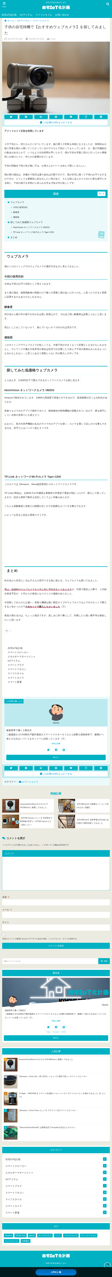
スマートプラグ (16, 665)
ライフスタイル (44, 15)
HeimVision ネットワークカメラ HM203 (31, 227)
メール (7, 909)
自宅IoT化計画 (9, 15)
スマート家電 (15, 682)
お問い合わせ (62, 15)
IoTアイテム (26, 15)
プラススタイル (71, 1235)
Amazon (8, 1235)
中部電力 (25, 1241)
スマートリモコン (17, 669)
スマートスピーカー (18, 652)
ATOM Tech (20, 1235)
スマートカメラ (41, 20)
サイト (5, 922)
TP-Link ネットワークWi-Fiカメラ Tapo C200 (33, 232)
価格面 (16, 217)
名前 (6, 897)
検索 (105, 961)
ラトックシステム (88, 1235)
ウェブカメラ (17, 202)
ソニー (58, 1235)
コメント (11, 853)
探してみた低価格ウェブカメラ (26, 222)
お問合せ (55, 1272)
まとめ (13, 237)
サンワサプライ (45, 1235)
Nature (32, 1235)
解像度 (16, 212)
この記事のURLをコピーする (57, 122)
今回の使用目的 (20, 207)
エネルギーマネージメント (22, 656)
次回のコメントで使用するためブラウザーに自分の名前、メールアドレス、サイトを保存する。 (40, 939)
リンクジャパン (11, 1241)
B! (41, 117)
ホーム (10, 20)
